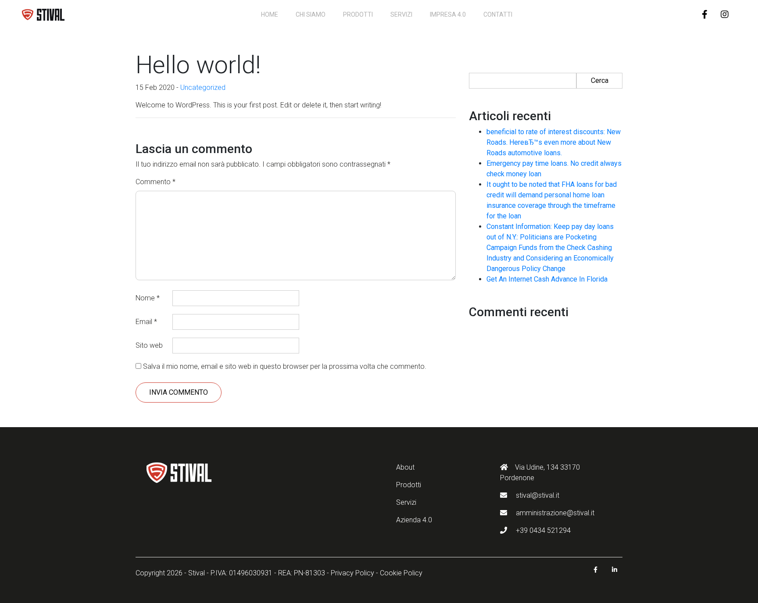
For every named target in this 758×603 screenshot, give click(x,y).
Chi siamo (310, 14)
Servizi (401, 14)
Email (146, 322)
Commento (155, 182)
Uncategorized (202, 87)
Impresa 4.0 (448, 14)
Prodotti (358, 14)
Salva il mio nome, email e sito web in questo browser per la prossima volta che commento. (284, 366)
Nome (148, 298)
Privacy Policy (352, 573)
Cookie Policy (401, 573)
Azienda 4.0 (414, 520)
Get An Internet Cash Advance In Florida (547, 279)
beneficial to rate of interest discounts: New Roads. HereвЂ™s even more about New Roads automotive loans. (553, 142)
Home (269, 14)
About (405, 467)
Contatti (497, 14)
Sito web (149, 345)
